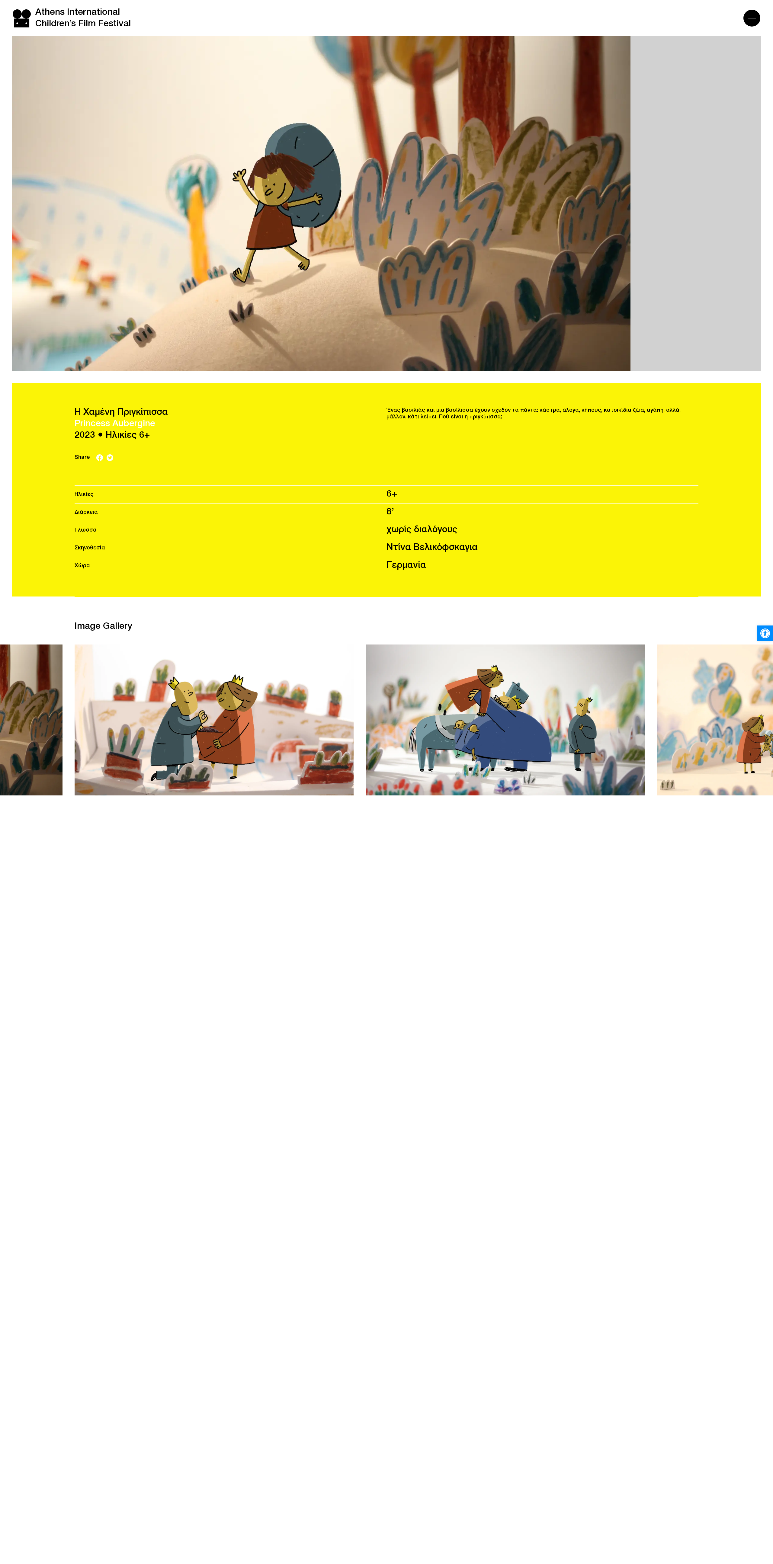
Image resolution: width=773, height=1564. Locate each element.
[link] (765, 633)
